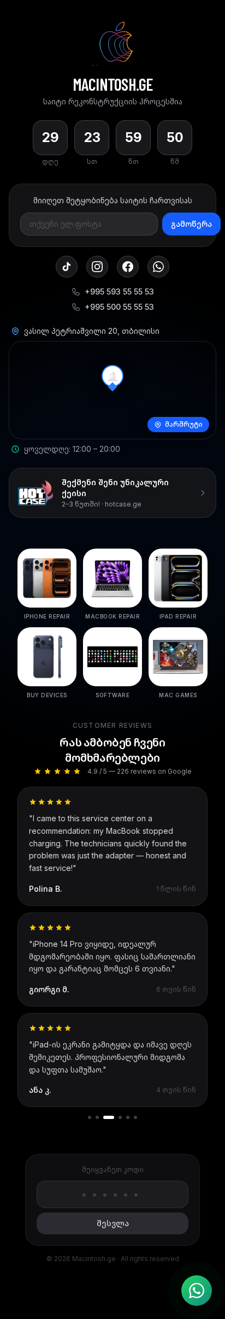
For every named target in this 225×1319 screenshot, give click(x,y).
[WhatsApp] (158, 267)
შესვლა (113, 1223)
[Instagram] (97, 267)
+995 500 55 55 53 (119, 306)
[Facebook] (128, 267)
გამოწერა (191, 223)
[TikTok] (67, 267)
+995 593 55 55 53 (119, 291)
